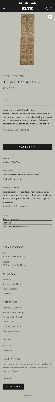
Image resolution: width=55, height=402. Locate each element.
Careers (6, 293)
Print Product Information (15, 226)
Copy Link (7, 222)
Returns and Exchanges (14, 312)
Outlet (33, 2)
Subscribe (13, 386)
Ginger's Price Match (13, 316)
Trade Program (10, 288)
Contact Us (8, 321)
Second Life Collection (14, 76)
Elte (20, 2)
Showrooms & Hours (12, 284)
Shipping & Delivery (12, 307)
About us (7, 279)
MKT (26, 2)
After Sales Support (12, 330)
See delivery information (14, 206)
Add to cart (27, 146)
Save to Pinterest (11, 218)
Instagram (8, 345)
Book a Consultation (12, 179)
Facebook (7, 349)
